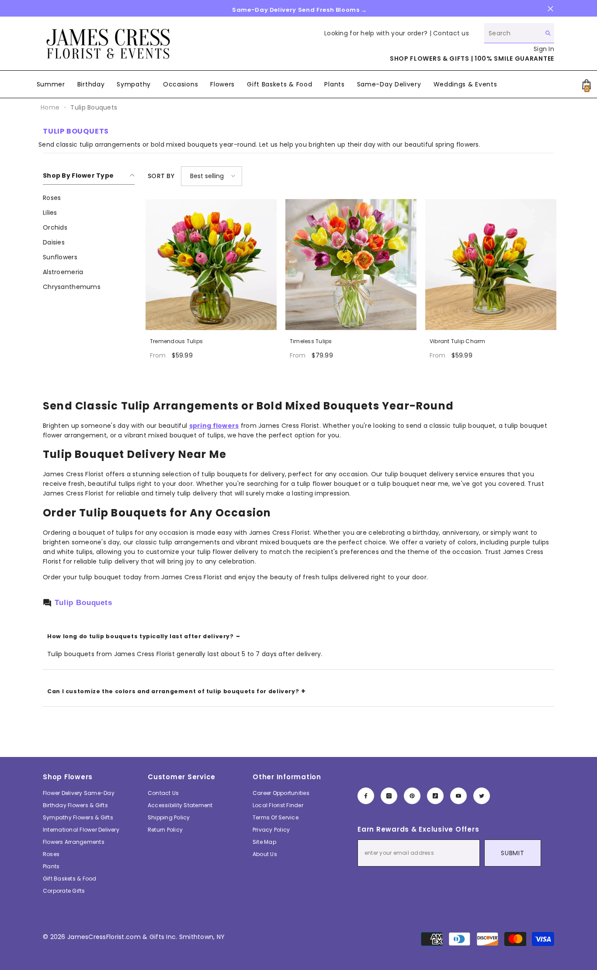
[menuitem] (89, 197)
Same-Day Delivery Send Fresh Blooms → (299, 10)
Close (550, 9)
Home (50, 107)
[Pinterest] (412, 796)
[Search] (519, 33)
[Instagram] (389, 796)
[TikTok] (435, 796)
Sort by (161, 176)
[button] (211, 176)
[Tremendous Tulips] (211, 264)
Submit (512, 853)
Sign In (544, 49)
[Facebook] (366, 796)
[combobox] (512, 33)
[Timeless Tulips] (351, 264)
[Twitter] (481, 796)
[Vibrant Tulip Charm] (490, 264)
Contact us (451, 33)
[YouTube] (458, 796)
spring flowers (214, 425)
